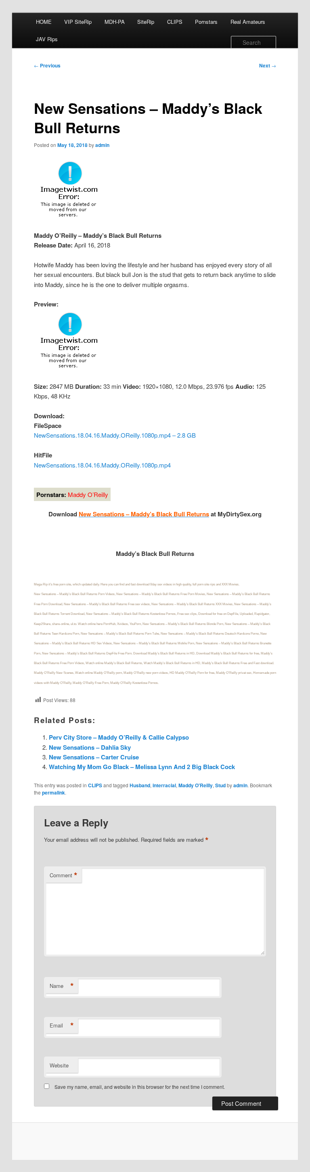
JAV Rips (47, 39)
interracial (164, 785)
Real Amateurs (247, 21)
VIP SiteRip (78, 21)
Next (267, 65)
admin (102, 145)
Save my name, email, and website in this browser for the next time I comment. (139, 1086)
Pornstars (206, 21)
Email (62, 1025)
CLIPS (174, 21)
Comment (64, 875)
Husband (140, 785)
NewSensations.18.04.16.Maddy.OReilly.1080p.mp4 (102, 465)
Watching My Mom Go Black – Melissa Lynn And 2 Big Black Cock (142, 766)
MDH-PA (115, 21)
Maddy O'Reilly (195, 785)
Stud (220, 785)
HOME (44, 21)
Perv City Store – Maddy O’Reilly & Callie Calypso (119, 737)
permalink (53, 792)
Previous (47, 65)
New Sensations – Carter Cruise (94, 757)
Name (62, 985)
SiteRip (145, 21)
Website (59, 1065)
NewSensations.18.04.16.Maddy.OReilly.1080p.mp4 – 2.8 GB (115, 435)
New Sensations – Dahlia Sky (90, 747)
